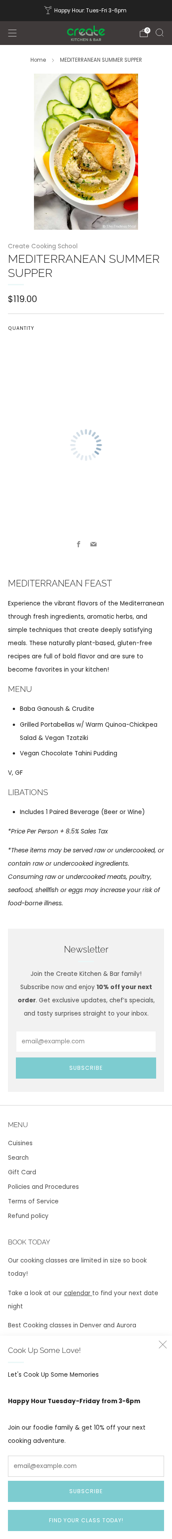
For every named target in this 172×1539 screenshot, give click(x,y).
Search (18, 1158)
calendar (78, 1293)
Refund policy (28, 1216)
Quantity (21, 328)
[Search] (159, 32)
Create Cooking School (43, 246)
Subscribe (86, 1491)
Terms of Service (33, 1201)
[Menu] (12, 33)
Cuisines (20, 1143)
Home (38, 60)
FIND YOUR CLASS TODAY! (86, 1520)
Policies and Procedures (43, 1187)
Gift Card (22, 1172)
